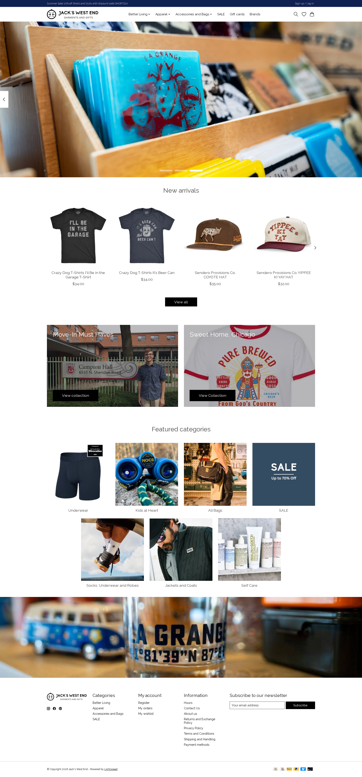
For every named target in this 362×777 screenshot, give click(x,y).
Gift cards (237, 14)
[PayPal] (289, 769)
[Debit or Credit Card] (310, 769)
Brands (255, 14)
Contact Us (192, 708)
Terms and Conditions (199, 733)
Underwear (78, 510)
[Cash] (275, 769)
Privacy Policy (193, 728)
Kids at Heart (147, 510)
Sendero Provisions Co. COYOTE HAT (215, 274)
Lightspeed (111, 769)
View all (181, 302)
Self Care (249, 585)
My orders (145, 708)
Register (144, 702)
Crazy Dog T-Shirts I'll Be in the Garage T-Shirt (78, 274)
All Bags (215, 510)
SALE (221, 14)
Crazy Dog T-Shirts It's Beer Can (147, 272)
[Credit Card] (282, 769)
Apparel (98, 708)
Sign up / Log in (304, 3)
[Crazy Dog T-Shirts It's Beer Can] (146, 235)
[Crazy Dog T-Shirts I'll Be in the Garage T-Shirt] (78, 235)
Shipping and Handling (199, 739)
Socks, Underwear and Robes (113, 585)
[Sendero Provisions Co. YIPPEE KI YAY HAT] (283, 235)
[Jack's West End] (72, 14)
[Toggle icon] (296, 14)
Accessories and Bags (108, 713)
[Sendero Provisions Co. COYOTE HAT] (215, 235)
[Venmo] (303, 769)
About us (190, 713)
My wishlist (146, 713)
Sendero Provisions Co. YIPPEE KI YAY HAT (284, 274)
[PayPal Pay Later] (296, 769)
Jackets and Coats (181, 585)
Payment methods (196, 744)
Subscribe (300, 705)
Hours (188, 702)
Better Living (101, 702)
